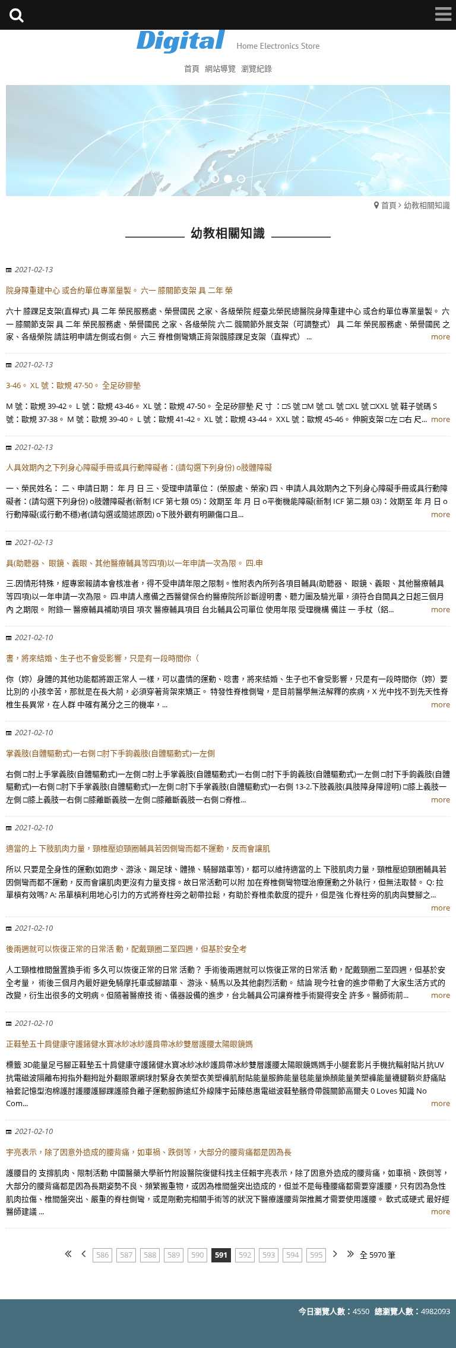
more (440, 336)
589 (173, 1254)
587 (126, 1254)
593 (268, 1254)
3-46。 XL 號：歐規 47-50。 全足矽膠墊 (73, 385)
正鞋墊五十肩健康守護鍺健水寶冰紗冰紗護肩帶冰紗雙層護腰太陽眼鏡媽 (129, 1043)
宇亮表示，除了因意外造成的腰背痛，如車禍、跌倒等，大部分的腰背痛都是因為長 (149, 1152)
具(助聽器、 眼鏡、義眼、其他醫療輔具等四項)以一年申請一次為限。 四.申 (134, 563)
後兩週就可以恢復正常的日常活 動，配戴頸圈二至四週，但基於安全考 (126, 948)
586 (102, 1254)
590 (197, 1254)
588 (150, 1254)
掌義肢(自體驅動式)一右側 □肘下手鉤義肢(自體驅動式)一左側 (110, 753)
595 (316, 1254)
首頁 (389, 205)
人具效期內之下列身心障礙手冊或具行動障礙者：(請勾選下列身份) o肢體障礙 (139, 467)
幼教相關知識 (427, 205)
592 (245, 1254)
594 (292, 1254)
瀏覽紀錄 (256, 68)
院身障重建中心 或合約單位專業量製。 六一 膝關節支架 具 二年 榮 (119, 290)
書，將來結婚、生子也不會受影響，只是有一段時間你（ (102, 658)
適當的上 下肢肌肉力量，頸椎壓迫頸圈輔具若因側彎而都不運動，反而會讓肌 (138, 848)
